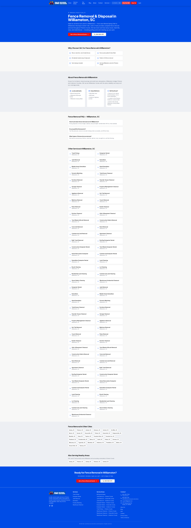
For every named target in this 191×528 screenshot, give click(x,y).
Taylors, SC (88, 436)
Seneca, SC (83, 445)
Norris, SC (71, 433)
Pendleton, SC (110, 442)
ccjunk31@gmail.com (127, 501)
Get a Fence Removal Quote (78, 34)
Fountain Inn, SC (110, 436)
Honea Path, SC (73, 445)
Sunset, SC (79, 433)
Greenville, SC (106, 433)
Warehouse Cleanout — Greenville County (107, 513)
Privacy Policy (124, 515)
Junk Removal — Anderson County (105, 500)
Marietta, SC (91, 442)
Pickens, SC (80, 430)
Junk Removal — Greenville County (105, 498)
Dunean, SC (116, 439)
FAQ (122, 511)
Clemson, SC (97, 430)
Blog (90, 3)
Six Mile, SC (114, 430)
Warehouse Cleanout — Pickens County (106, 511)
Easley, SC (71, 430)
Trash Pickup (76, 494)
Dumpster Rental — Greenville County (106, 504)
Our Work (83, 3)
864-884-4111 (100, 34)
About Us (123, 507)
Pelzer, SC (97, 433)
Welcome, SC (72, 442)
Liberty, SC (88, 430)
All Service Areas (101, 494)
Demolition (75, 500)
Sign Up (134, 3)
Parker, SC (107, 439)
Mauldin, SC (72, 436)
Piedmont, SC (72, 439)
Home (69, 3)
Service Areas (75, 3)
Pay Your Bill (126, 3)
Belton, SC (119, 442)
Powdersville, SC (82, 439)
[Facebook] (49, 505)
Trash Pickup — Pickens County (104, 509)
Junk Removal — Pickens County (105, 496)
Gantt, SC (99, 439)
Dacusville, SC (88, 433)
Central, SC (106, 430)
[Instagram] (52, 505)
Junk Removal (76, 498)
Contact (100, 3)
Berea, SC (92, 439)
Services (107, 3)
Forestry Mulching (77, 502)
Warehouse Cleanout (78, 504)
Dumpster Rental (77, 496)
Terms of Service (125, 517)
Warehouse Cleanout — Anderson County (107, 515)
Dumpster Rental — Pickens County (105, 502)
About (94, 3)
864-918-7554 (126, 494)
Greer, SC (80, 436)
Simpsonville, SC (117, 433)
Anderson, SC (100, 442)
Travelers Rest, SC (98, 436)
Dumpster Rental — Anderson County (106, 507)
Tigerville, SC (81, 442)
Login (139, 3)
